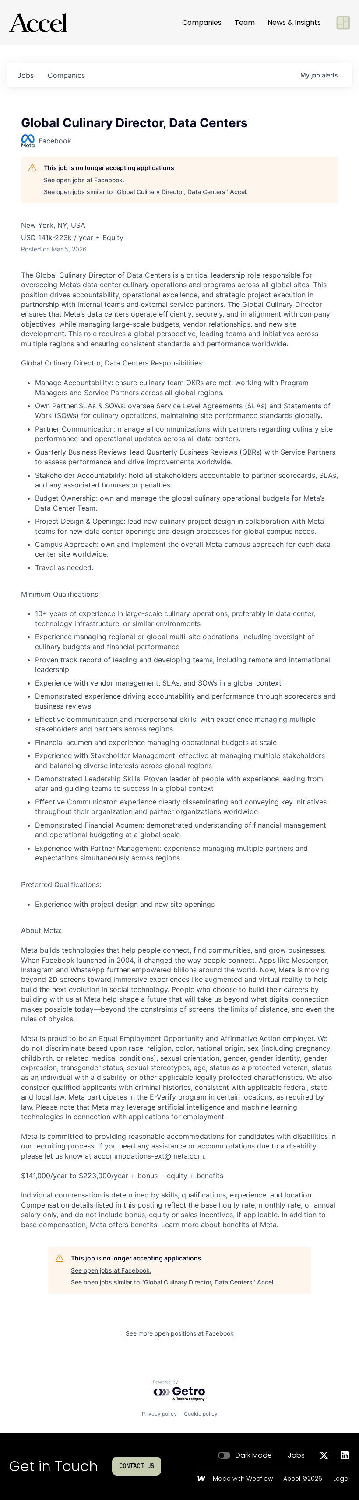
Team (245, 22)
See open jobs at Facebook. (84, 180)
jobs (26, 75)
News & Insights (294, 22)
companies (66, 75)
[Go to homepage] (38, 22)
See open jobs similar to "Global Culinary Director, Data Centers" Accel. (146, 191)
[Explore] (343, 23)
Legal (341, 1479)
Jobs (296, 1455)
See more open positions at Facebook (180, 1333)
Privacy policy (159, 1413)
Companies (202, 22)
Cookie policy (201, 1413)
